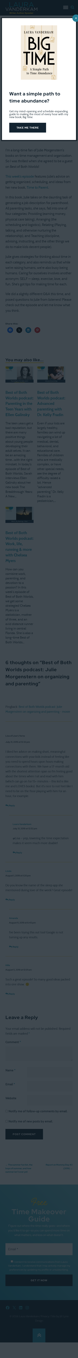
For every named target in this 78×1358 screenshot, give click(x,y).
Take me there (28, 127)
